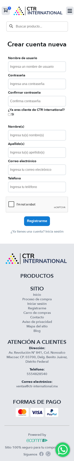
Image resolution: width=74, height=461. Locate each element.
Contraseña (16, 75)
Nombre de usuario (22, 58)
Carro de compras (37, 313)
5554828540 (37, 374)
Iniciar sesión (37, 304)
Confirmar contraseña (24, 92)
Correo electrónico (22, 161)
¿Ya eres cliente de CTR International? (36, 110)
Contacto (37, 317)
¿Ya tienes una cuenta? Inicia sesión (37, 231)
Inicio (37, 294)
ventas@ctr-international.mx (37, 386)
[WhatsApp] (48, 454)
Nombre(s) (16, 126)
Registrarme (37, 221)
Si (12, 114)
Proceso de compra (37, 299)
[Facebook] (41, 454)
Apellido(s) (16, 144)
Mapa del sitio (37, 326)
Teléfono (14, 178)
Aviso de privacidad (37, 322)
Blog (37, 331)
